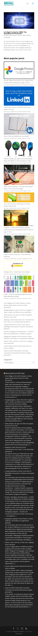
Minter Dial (8, 35)
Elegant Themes (18, 631)
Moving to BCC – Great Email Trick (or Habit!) (17, 272)
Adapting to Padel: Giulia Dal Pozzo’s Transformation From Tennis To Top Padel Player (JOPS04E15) (19, 449)
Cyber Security (26, 35)
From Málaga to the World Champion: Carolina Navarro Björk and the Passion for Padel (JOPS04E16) (17, 305)
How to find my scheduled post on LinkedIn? (16, 136)
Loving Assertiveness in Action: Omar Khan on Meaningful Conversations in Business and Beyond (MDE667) (18, 327)
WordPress (19, 633)
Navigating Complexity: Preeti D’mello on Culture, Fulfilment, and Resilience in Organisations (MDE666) (19, 521)
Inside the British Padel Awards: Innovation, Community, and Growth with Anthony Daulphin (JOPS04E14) (17, 353)
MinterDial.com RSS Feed (14, 373)
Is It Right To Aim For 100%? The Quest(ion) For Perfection (15, 32)
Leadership (7, 37)
